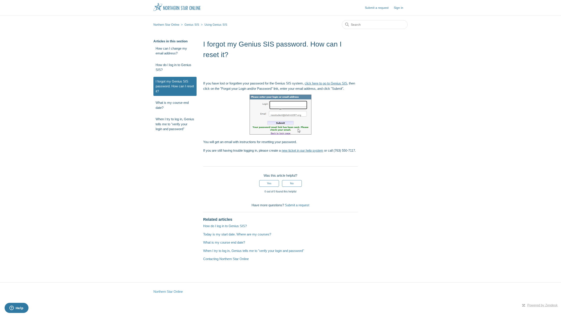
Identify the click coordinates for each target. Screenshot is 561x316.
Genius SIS (192, 24)
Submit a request (377, 7)
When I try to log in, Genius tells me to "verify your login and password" (175, 124)
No (292, 183)
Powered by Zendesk (542, 305)
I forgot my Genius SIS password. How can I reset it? (175, 86)
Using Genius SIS (215, 24)
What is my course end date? (172, 105)
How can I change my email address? (171, 51)
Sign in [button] (398, 7)
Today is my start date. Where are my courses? (237, 234)
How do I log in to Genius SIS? (173, 67)
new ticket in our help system (302, 150)
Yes (269, 183)
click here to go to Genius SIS (326, 83)
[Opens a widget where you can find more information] (16, 308)
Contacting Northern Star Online (226, 259)
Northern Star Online (166, 24)
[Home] (177, 10)
